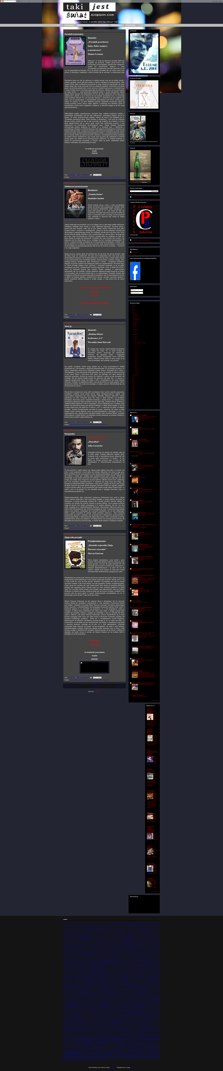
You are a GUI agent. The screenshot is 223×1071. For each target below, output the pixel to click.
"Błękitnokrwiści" (150, 922)
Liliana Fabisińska (96, 1001)
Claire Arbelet (123, 973)
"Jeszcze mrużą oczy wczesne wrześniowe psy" (133, 931)
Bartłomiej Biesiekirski (112, 969)
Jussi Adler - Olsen (131, 993)
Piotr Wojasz (100, 1020)
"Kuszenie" (114, 934)
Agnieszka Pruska (97, 961)
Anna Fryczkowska (152, 965)
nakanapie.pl (118, 1041)
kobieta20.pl (108, 1041)
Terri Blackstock (154, 1030)
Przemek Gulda (107, 1020)
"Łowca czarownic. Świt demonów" (130, 957)
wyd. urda (124, 1057)
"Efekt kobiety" (92, 928)
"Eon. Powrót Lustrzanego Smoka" (134, 928)
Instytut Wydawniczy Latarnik (116, 985)
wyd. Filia (157, 1046)
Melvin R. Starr (99, 1012)
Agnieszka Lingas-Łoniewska (142, 960)
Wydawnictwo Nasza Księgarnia (109, 1037)
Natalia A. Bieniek (90, 1015)
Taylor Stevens (142, 1030)
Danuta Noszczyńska (80, 974)
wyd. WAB (127, 1056)
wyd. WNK (138, 1056)
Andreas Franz (153, 963)
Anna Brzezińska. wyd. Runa (127, 965)
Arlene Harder (118, 968)
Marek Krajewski (70, 1006)
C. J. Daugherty (78, 971)
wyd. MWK (93, 1050)
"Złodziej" (89, 957)
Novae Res (130, 1015)
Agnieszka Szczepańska (108, 961)
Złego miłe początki (73, 537)
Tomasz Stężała (98, 1033)
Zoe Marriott (129, 1039)
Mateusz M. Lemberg (100, 1009)
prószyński (124, 1041)
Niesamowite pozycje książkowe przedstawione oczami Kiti (151, 829)
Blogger (132, 1067)
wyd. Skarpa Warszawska (114, 177)
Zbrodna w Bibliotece (110, 1039)
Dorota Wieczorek (116, 976)
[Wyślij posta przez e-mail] (91, 174)
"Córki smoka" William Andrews (140, 602)
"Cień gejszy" (139, 923)
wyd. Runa (104, 1054)
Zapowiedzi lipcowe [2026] (155, 884)
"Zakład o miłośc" (86, 955)
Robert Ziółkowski (85, 1023)
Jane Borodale (157, 988)
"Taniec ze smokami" (74, 949)
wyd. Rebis (90, 1054)
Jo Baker (77, 992)
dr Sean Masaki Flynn (97, 1041)
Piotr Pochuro (89, 1020)
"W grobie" (90, 950)
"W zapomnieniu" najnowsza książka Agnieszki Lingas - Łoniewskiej (131, 950)
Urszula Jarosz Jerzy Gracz (133, 1033)
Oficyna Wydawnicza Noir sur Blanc (147, 1015)
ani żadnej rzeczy (140, 1039)
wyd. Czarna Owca (147, 1045)
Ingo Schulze (153, 984)
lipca (134, 327)
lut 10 (136, 362)
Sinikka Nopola (108, 1026)
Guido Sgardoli (153, 982)
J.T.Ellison (65, 988)
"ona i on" (104, 957)
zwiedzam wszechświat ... (151, 879)
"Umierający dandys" (155, 949)
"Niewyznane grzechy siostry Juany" (93, 939)
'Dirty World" (113, 958)
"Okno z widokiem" (142, 939)
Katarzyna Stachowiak (83, 996)
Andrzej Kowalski (85, 965)
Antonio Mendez (99, 968)
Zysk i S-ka (134, 1039)
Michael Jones (106, 1012)
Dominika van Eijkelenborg (81, 976)
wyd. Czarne (157, 1045)
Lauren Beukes (95, 999)
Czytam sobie (152, 973)
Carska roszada (66, 973)
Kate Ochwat (134, 996)
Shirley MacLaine (83, 1026)
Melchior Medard (84, 1012)
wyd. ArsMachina (70, 1045)
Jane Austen (150, 988)
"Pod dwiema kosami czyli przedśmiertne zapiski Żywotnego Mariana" (109, 941)
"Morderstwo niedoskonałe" (83, 938)
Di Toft (150, 974)
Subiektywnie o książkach (139, 415)
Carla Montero (123, 971)
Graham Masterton (87, 982)
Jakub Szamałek (108, 988)
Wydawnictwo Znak (139, 1037)
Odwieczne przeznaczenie (76, 186)
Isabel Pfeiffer (138, 985)
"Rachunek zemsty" (102, 942)
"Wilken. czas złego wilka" (85, 952)
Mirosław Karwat (102, 1014)
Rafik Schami (154, 1020)
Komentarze (135, 293)
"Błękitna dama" (143, 922)
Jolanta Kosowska (81, 993)
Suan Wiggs (127, 1028)
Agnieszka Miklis (80, 961)
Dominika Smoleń (74, 317)
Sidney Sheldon (90, 1026)
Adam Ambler (142, 958)
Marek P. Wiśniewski (100, 1006)
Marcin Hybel (115, 1004)
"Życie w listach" (107, 958)
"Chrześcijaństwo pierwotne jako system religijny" (109, 923)
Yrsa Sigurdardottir (84, 1039)
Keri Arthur (145, 996)
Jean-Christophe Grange (103, 990)
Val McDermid (142, 1033)
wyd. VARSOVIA (78, 1056)
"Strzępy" (92, 947)
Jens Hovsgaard (139, 990)
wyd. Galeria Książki (85, 1048)
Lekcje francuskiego (142, 999)
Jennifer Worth (132, 990)
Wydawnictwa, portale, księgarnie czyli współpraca (93, 25)
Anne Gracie (73, 968)
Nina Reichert (109, 1015)
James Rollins (129, 988)
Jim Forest (68, 992)
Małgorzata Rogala (135, 1011)
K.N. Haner (142, 993)
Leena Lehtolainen (125, 999)
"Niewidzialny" (74, 939)
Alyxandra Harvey (127, 963)
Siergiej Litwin (97, 1026)
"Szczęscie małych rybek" (124, 947)
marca (135, 336)
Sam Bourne (87, 1025)
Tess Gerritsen (70, 1031)
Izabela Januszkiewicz (113, 987)
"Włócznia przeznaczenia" (99, 953)
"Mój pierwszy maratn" (103, 938)
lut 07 (136, 367)
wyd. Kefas (138, 1048)
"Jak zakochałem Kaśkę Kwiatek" (116, 931)
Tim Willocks (119, 1031)
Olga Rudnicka (76, 1017)
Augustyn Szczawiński (76, 969)
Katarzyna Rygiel (75, 996)
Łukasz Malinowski (78, 1060)
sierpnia (135, 324)
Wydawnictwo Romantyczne (86, 317)
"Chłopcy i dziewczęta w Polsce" (128, 923)
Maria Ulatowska (142, 1006)
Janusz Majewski (67, 990)
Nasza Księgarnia (83, 1015)
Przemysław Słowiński (134, 1020)
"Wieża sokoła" (75, 952)
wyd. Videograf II (107, 1056)
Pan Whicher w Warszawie (112, 1017)
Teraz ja (68, 326)
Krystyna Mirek (156, 998)
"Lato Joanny (135, 934)
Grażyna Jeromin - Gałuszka (98, 982)
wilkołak (153, 1041)
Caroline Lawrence (149, 971)
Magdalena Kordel (132, 1003)
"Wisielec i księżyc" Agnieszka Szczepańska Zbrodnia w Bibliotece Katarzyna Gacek (124, 952)
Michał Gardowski (126, 1012)
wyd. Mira (125, 1050)
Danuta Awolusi (72, 974)
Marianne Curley (150, 1006)
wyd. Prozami (147, 1052)
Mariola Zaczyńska (74, 1007)
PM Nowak (104, 1017)
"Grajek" (133, 930)
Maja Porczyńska (97, 1004)
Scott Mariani (148, 1025)
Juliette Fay (125, 993)
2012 (133, 401)
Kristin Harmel (119, 998)
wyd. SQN (109, 1054)
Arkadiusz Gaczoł (112, 968)
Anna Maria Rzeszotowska (116, 966)
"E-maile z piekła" (81, 928)
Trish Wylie (119, 1033)
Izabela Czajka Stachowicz (83, 987)
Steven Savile (122, 1028)
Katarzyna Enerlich (113, 995)
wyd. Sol (126, 1054)
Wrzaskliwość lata (136, 570)
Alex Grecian (87, 963)
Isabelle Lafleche (149, 985)
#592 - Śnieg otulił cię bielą (145, 684)
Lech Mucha (118, 999)
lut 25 (136, 345)
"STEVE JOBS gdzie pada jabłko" (139, 942)
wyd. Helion (105, 1048)
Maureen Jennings (140, 1009)
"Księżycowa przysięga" (93, 934)
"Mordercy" (74, 938)
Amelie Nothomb (138, 963)
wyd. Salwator (115, 1054)
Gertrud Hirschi (71, 982)
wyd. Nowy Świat (101, 1052)
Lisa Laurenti (116, 1001)
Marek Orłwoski (92, 1006)
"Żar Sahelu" (81, 958)
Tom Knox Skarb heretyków (143, 1031)
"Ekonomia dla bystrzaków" (100, 928)
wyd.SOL (86, 1059)
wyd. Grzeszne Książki (90, 528)
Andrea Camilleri (146, 963)
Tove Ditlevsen (114, 1033)
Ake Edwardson (126, 961)
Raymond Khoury (69, 1022)
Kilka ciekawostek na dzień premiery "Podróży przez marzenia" (145, 491)
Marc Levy (109, 1004)
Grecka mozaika (107, 982)
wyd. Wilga (150, 1056)
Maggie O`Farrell (90, 1004)
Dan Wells (157, 973)
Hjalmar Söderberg (139, 984)
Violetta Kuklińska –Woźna (68, 1034)
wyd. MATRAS (83, 1050)
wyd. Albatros (102, 1043)
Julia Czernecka (74, 528)
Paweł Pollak (98, 1018)
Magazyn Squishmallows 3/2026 (147, 428)
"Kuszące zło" (120, 934)
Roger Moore (103, 1023)
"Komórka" (85, 933)
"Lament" (126, 934)
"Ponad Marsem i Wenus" (143, 941)
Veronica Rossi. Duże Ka (155, 1033)
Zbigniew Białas (93, 1039)
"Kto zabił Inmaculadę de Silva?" (105, 934)
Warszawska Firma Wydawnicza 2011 (103, 1034)
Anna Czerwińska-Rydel (138, 965)
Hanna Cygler (76, 984)
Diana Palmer (154, 974)
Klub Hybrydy (84, 998)
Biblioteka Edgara (137, 488)
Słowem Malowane (137, 500)
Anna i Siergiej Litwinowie (146, 966)
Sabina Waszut (81, 1025)
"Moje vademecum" (67, 938)
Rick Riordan (123, 1022)
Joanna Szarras (129, 992)
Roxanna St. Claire (117, 1023)
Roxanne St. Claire (125, 1023)
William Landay (95, 1036)
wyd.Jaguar (66, 1059)
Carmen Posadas (134, 971)
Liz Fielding (130, 1001)
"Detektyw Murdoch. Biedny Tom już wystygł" (138, 925)
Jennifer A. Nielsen (119, 990)
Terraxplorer (113, 1067)
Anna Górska (71, 966)
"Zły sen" (93, 957)
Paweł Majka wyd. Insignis (83, 1018)
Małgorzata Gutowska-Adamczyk (98, 1010)
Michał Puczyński (138, 1012)
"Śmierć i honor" (66, 958)
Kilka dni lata (65, 998)
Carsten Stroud (73, 973)
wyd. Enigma (126, 1046)
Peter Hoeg (124, 1018)
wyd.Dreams (157, 1057)
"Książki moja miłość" (83, 934)
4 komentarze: (84, 314)
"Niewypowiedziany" (81, 939)
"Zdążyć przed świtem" (149, 955)
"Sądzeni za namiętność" (149, 947)
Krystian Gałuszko (148, 998)
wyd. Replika (98, 1054)
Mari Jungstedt (119, 1006)
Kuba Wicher (82, 999)
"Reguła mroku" (111, 942)
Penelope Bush (119, 1018)
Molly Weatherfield (129, 1014)
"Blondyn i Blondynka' (122, 922)
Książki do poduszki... (138, 532)
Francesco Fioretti (143, 979)
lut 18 (136, 353)
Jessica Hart (156, 990)
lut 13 (136, 360)
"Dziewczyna (65, 928)
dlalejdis (83, 1041)
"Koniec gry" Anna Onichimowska (100, 933)
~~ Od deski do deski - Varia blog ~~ (142, 556)
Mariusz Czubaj (81, 1007)
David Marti (122, 974)
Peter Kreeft (129, 1018)
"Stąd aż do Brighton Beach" (100, 947)
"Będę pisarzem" (130, 922)
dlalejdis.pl (88, 1041)
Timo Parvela (125, 1031)
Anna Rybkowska (131, 966)
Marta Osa (148, 1007)
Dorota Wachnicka (109, 976)
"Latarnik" (130, 934)
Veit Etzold (147, 1033)
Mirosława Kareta (109, 1014)
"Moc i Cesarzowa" (137, 936)
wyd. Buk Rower (114, 1045)
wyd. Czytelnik (77, 1046)
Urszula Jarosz (125, 1033)
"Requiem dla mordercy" (119, 942)
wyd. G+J (78, 1048)
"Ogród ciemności (125, 939)
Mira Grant (91, 1014)
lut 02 (136, 372)
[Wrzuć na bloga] (96, 175)
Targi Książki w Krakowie (134, 1030)
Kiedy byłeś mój (156, 996)
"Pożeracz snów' (66, 942)
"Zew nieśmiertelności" (82, 957)
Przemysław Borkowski (116, 1020)
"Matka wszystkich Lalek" (102, 936)
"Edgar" (87, 928)
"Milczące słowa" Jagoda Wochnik (114, 936)
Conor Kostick (129, 973)
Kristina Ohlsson (125, 998)
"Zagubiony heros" (72, 955)
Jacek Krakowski (75, 988)
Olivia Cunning (84, 1017)
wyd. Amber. (155, 1043)
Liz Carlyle (126, 1001)
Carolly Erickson (156, 971)
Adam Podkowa (154, 958)
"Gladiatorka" (100, 930)
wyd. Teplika (71, 1056)
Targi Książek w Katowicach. (108, 1030)
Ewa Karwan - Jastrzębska (83, 979)
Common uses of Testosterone (139, 696)
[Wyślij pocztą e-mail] (94, 175)
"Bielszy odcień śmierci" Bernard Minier (110, 922)
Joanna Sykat (123, 992)
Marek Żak (114, 1006)
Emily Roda (124, 977)
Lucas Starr (69, 1003)
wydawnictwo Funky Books (116, 1059)
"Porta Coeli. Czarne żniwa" (154, 941)
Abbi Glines (137, 958)
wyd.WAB (99, 1059)
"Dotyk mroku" (110, 926)
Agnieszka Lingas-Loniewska (129, 960)
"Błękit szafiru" (137, 922)
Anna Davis (145, 965)
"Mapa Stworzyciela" (77, 936)
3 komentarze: (84, 174)
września (136, 322)
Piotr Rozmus (94, 1020)
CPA (95, 971)
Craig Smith (146, 973)
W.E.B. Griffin (77, 1034)
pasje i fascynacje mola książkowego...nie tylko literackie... (152, 752)
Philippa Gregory (147, 1018)
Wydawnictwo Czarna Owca (146, 1036)
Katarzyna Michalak (139, 995)
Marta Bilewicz (121, 1007)
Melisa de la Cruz (91, 1012)
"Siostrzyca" (111, 944)
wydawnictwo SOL (140, 1059)
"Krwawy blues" (150, 933)
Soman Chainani (115, 1026)
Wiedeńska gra (133, 1034)
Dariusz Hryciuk (111, 974)
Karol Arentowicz (156, 993)
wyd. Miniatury (119, 1050)
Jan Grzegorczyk (138, 988)
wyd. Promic (140, 1052)
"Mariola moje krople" (86, 936)
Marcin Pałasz (128, 1004)
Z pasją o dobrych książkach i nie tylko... (151, 711)
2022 (133, 378)
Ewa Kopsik (92, 979)
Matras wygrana (107, 1009)
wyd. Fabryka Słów (144, 1046)
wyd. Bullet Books (137, 1045)
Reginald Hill (90, 1022)
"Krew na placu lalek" (131, 933)
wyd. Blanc (97, 1045)
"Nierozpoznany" (67, 939)
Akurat (131, 961)
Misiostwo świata (117, 1014)
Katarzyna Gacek (122, 995)
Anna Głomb (77, 966)
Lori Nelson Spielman (149, 1001)
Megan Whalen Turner (67, 1012)
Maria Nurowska (134, 1006)
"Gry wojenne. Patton (140, 930)
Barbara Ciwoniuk (84, 969)
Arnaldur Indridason (126, 968)
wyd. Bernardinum (90, 1045)
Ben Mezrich (126, 969)
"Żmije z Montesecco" (99, 958)
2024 (133, 310)
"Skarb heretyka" (119, 944)
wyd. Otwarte (117, 1052)
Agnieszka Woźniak (118, 961)
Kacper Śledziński (149, 993)
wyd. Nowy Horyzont (93, 1052)
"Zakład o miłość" (94, 955)
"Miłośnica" (123, 936)
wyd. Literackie (70, 1050)
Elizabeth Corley (68, 977)
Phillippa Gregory (81, 1020)
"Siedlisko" (82, 944)
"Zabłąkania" (65, 955)
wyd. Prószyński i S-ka (73, 1054)
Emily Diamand (119, 977)
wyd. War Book (145, 1056)
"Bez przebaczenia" (97, 922)
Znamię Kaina (97, 317)
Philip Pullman (135, 1018)
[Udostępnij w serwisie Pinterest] (100, 175)
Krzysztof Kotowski (67, 999)
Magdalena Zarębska (83, 1004)
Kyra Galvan (89, 999)
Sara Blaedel (131, 1025)
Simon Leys (102, 1026)
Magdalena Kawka (115, 1003)
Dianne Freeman (74, 177)
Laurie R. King (107, 999)
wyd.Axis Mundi (146, 1057)
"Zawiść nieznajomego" (125, 955)
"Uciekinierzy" (137, 949)
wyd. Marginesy (104, 1050)
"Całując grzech (66, 923)
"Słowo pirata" (157, 947)
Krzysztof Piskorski (75, 999)
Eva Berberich (68, 979)
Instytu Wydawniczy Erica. (78, 985)
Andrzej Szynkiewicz (101, 965)
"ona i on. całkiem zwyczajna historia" (114, 957)
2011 (133, 404)
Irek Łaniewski (125, 985)
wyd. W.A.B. (121, 1056)
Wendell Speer (114, 1034)
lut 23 (136, 348)
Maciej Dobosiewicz (85, 1003)
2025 (133, 308)
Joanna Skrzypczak (116, 992)
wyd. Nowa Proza (84, 1052)
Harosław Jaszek (91, 984)
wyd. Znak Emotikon (77, 1057)
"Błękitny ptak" (157, 922)
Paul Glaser (127, 1017)
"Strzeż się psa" (75, 947)
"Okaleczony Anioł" (133, 939)
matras (113, 1041)
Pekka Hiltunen (112, 1018)
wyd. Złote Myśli (103, 1057)
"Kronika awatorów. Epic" (141, 933)
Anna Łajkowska (156, 966)
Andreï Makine (77, 965)
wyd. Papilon (123, 1052)
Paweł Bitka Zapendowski (154, 1017)
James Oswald (122, 988)
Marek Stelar (108, 1006)
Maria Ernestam (127, 1006)
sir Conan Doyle (137, 1041)
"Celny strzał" (79, 923)
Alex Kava (92, 963)
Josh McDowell (113, 993)
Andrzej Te (107, 965)
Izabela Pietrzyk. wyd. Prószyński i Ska (126, 987)
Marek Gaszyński (153, 1004)
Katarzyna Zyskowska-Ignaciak (121, 996)
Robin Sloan (92, 1023)
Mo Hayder (123, 1014)
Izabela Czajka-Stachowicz (94, 987)
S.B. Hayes (155, 1023)
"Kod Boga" (80, 933)
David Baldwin (117, 974)
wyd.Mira (75, 1059)
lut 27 (136, 340)
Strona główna (69, 25)
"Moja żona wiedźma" (145, 936)
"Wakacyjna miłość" (149, 950)
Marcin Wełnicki (135, 1004)
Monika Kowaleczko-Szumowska (150, 1014)
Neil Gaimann (97, 1015)
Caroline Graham (141, 971)
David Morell (127, 974)
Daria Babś (87, 974)
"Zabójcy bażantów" (156, 953)
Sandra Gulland (117, 1025)
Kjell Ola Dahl (78, 998)
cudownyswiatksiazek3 (139, 512)
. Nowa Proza (119, 958)
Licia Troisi (81, 1001)
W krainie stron (136, 464)
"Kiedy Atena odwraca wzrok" (149, 931)
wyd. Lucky (77, 1050)
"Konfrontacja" (90, 933)
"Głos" (146, 930)
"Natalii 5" (129, 938)
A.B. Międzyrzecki (131, 958)
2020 (133, 382)
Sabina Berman (75, 1025)
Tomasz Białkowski (152, 1031)
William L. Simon (88, 1036)
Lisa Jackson (110, 1001)
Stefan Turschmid (115, 1028)
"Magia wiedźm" (69, 936)
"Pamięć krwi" (70, 941)
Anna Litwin (108, 966)
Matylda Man (126, 1009)
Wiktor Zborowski (152, 1034)
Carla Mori (129, 971)
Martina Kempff (70, 1009)
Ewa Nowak (98, 979)
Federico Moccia (126, 979)
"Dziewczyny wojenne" (73, 928)
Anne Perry (78, 968)
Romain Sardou (110, 1023)
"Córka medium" (75, 925)
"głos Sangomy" (99, 957)
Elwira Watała (91, 977)
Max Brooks (147, 1009)
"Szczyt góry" (115, 947)
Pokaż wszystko (154, 700)
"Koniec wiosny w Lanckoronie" (113, 933)
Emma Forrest (130, 977)
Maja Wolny (104, 1004)
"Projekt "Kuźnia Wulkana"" (75, 942)
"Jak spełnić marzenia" (92, 931)
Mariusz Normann (97, 1007)
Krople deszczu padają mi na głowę (136, 998)
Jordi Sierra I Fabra (91, 993)
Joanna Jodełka (89, 992)
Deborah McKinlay (139, 974)
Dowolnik (150, 812)
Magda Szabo (100, 1003)
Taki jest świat (135, 252)
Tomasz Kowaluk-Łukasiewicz (81, 1033)
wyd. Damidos (84, 1046)
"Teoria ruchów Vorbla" (84, 949)
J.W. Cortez (70, 988)
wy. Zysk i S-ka (71, 1043)
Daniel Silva (66, 974)
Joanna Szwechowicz (137, 992)
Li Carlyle (77, 1001)
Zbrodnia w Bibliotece (120, 1039)
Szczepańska (69, 1030)
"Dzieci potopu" (156, 926)
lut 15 (136, 357)
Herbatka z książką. (137, 671)
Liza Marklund (136, 1001)
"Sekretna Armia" (149, 942)
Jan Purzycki (145, 988)
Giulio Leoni (80, 982)
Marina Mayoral (157, 1006)
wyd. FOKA (137, 1046)
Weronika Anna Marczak (89, 424)
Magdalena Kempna (123, 1003)
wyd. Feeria (152, 1046)
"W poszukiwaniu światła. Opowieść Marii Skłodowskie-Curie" (105, 950)
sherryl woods (130, 1041)
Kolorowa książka (150, 846)
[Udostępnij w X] (97, 175)
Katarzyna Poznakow (155, 995)
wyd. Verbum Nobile (90, 1056)
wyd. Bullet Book (129, 1045)
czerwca (135, 329)
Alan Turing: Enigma (142, 961)
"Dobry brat (96, 926)
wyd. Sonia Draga (141, 1054)
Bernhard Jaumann (148, 969)
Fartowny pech (119, 979)
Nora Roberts (124, 1015)
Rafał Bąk (141, 1020)
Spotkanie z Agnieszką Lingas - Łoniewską (73, 1028)
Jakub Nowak (102, 988)
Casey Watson (79, 973)
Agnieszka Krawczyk (97, 960)
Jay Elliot (90, 990)
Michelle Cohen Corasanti (148, 1012)
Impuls (148, 984)
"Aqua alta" (65, 922)
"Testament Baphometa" (107, 949)
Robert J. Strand (153, 1022)
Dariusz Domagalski (102, 974)
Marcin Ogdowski (121, 1004)
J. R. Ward (153, 987)
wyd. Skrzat (120, 1054)
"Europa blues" (74, 930)
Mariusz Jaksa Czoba (89, 1007)
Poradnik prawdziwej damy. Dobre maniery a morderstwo (92, 177)
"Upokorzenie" (85, 950)
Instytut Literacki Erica (89, 985)
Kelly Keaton (140, 996)
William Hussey (73, 1036)
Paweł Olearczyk (92, 1018)
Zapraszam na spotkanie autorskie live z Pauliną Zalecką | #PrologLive (147, 418)
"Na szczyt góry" (122, 938)
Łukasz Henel (71, 1060)
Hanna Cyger (69, 984)
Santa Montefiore (124, 1025)
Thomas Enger (85, 1031)
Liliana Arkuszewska (88, 1001)
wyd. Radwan (83, 1054)
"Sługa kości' (65, 949)
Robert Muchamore (70, 1023)
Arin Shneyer (105, 968)
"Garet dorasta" (80, 930)
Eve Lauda (74, 979)
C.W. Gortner (90, 971)
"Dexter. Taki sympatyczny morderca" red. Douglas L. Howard (80, 926)
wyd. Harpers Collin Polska (96, 1048)
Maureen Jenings (133, 1009)
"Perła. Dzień (92, 941)
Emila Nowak (107, 977)
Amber (133, 963)
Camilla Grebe (100, 971)
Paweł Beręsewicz (145, 1017)
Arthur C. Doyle (138, 968)
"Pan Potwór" (76, 941)
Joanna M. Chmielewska (105, 992)
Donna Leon (91, 976)
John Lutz (74, 993)
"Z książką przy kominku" (146, 953)
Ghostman (76, 982)
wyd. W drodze (115, 1056)
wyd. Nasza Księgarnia (147, 1050)
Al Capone (135, 961)
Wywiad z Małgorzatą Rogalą (74, 1039)
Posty (133, 290)
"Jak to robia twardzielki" (104, 931)
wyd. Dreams (106, 1046)
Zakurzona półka (137, 427)
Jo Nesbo (82, 992)
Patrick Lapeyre (121, 1017)
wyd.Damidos (152, 1057)
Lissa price (121, 1001)
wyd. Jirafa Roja (131, 1048)
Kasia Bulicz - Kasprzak (77, 995)
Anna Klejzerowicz (100, 966)
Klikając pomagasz (117, 25)
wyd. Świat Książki (132, 1057)
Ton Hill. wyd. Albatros (106, 1033)
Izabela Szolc (138, 987)
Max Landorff (152, 1009)
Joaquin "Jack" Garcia (146, 992)
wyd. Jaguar (118, 1048)
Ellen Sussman (75, 977)
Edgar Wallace (153, 976)
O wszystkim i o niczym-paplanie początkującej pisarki (141, 608)
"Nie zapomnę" (149, 938)
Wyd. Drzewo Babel (135, 1036)
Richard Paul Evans (115, 1022)
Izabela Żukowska (146, 987)
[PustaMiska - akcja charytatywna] (139, 240)
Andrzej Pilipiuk (93, 965)
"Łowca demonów (140, 957)
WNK (84, 1034)
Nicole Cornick (103, 1015)
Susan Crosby (133, 1028)
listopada (136, 317)
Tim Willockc (114, 1031)
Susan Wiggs (138, 1028)
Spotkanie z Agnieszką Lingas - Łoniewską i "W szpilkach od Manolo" (98, 1028)
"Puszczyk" (84, 942)
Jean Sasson (95, 990)
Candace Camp (116, 971)
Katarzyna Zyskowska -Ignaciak (108, 996)
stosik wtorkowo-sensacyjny (145, 1041)
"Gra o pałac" (128, 930)
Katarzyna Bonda (103, 995)
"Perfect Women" (82, 941)
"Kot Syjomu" (123, 933)
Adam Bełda (147, 958)
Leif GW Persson (133, 999)
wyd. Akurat (92, 1043)
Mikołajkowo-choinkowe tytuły (83, 1014)
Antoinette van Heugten (91, 968)
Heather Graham (106, 984)
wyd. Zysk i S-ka (95, 1057)
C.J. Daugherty (85, 971)
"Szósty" (141, 947)
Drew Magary (147, 976)
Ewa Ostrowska (105, 979)
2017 (133, 389)
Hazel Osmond (99, 984)
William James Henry (80, 1036)
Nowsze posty (69, 686)
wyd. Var (84, 1056)
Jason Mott (86, 990)
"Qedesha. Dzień (94, 942)
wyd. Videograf (98, 1056)
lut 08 (136, 365)
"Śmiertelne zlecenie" (155, 957)
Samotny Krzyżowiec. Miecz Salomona (99, 1025)
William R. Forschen (103, 1036)
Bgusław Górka (157, 969)
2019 (133, 385)
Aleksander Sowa (151, 961)
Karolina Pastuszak (67, 995)
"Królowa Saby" (74, 934)
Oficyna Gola (136, 1015)
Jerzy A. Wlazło (146, 990)
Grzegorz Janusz (146, 982)
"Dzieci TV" (151, 926)
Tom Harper (130, 1031)
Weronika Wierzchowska (123, 1034)
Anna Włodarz (138, 966)
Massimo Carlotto (91, 1009)
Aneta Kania (112, 965)
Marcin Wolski (141, 1004)
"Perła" (87, 941)
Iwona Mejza (74, 987)
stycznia (135, 375)
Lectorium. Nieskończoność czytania (143, 569)
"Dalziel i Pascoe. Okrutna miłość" (94, 925)
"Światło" (77, 958)
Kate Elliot (129, 996)
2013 (133, 399)
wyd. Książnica (150, 1048)
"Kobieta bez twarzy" (73, 933)
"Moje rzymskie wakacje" (155, 936)
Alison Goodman (113, 963)
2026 (133, 305)
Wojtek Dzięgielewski (111, 1036)
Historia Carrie (132, 984)
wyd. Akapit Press (79, 1043)
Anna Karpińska (92, 966)
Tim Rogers (109, 1031)
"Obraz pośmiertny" (104, 939)
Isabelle (142, 985)
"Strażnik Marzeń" (67, 947)
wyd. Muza (105, 680)
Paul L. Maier (133, 1017)
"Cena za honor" (86, 923)
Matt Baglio (113, 1009)
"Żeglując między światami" (89, 958)
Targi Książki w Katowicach (121, 1030)
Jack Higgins (91, 988)
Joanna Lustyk (96, 992)
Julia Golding (119, 993)
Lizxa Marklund (142, 1001)
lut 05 (136, 369)
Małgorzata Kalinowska (112, 1010)
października (137, 319)
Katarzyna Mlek (148, 995)
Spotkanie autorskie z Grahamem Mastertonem (150, 1026)
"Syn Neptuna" (110, 947)
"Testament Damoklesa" (118, 949)
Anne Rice (83, 968)
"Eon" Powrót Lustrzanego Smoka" (119, 928)
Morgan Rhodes (76, 1015)
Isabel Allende (131, 985)
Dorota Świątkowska (125, 976)
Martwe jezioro (76, 1009)
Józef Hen (138, 993)
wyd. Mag (98, 1050)
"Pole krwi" (135, 941)
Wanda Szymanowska (90, 1034)
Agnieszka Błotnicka (73, 960)
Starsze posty (120, 686)
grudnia (135, 315)
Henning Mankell (119, 984)
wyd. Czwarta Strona (68, 1046)
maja (134, 331)
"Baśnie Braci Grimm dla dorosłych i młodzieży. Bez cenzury (81, 922)
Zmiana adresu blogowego (145, 648)
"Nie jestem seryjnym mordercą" (139, 938)
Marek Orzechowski (78, 1006)
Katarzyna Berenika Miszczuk (91, 995)
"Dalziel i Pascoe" (82, 925)
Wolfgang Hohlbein (125, 1036)
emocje (103, 1041)
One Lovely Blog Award (92, 1017)
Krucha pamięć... (143, 477)
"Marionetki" (94, 936)
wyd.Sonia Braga (92, 1059)
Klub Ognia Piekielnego (92, 998)
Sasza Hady (142, 1025)
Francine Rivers (150, 979)
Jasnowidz (81, 990)
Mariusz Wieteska (113, 1007)
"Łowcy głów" (148, 957)
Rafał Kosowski (147, 1020)
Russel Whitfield (133, 1023)
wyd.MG (71, 1059)
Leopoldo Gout (66, 1001)
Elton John (85, 977)
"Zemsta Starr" (66, 957)
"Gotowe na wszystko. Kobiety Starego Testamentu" (114, 930)
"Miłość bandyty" (129, 936)
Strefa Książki (136, 476)
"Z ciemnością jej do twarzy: (133, 953)
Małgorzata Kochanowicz (124, 1010)
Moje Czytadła (136, 601)
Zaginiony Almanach (138, 695)
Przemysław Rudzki (126, 1020)
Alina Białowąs (104, 963)
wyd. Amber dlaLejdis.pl (147, 1043)
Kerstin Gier (150, 996)
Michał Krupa (132, 1012)
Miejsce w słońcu (66, 1014)
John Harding (69, 993)
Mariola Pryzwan (66, 1007)
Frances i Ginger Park (134, 979)
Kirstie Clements (72, 998)
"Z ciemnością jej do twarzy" (122, 953)
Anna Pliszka (124, 966)
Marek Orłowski (85, 1006)
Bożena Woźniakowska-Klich (69, 971)
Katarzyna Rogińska (67, 996)
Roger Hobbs (98, 1023)
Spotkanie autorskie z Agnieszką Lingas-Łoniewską (130, 1026)
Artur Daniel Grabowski (146, 968)
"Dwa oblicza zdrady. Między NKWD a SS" (139, 926)
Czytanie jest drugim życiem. (140, 544)
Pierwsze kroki (130, 25)
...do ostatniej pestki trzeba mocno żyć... (144, 683)
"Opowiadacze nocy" (151, 939)
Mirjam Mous (96, 1014)
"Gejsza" (95, 930)
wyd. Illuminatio (111, 1048)
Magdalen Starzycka (107, 1003)
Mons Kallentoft (69, 1015)
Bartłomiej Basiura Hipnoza (102, 969)
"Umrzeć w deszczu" (77, 950)
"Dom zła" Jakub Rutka (144, 441)
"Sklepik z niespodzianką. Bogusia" (131, 944)
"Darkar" (116, 925)
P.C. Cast (99, 1017)
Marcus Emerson (97, 680)
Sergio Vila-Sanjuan (156, 1025)
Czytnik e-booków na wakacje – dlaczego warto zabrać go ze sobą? (146, 467)
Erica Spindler (151, 977)
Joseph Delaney (106, 993)
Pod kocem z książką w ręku (151, 863)
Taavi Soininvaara (75, 1030)
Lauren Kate (101, 999)
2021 (133, 380)
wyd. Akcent (86, 1043)
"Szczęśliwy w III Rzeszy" (134, 947)
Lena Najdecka (150, 999)
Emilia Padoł (112, 977)
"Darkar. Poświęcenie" (122, 925)
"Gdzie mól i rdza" (88, 930)
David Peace (132, 974)
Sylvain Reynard (152, 1028)
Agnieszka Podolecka (88, 961)
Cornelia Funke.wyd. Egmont (138, 973)
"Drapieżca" (116, 926)
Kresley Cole (113, 998)
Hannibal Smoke (83, 984)
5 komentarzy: (84, 422)
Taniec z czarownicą (97, 1030)
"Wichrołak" (69, 952)
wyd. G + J (73, 1048)
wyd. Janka (125, 1048)
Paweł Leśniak (74, 1018)
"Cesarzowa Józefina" (94, 923)
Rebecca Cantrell (77, 1022)
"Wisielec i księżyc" (96, 952)
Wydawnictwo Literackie (85, 1038)
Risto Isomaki (129, 1022)
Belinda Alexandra (120, 969)
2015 (133, 394)
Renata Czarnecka (105, 1022)
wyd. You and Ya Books (102, 424)
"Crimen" (144, 923)
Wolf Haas (118, 1036)
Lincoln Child (103, 1001)
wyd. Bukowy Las (122, 1045)
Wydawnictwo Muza (97, 1037)
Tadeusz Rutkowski (83, 1030)
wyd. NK (140, 1050)
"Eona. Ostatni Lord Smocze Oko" (149, 928)
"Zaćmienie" (133, 955)
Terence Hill (148, 1030)
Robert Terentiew (78, 1023)
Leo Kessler (157, 999)
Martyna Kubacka (83, 1009)
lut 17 (136, 355)
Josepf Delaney (99, 993)
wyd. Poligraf (134, 1052)
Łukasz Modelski (86, 1060)
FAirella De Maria (111, 979)
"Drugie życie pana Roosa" (124, 926)
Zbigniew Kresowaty (100, 1039)
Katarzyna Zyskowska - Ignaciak (94, 996)
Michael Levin (112, 1012)
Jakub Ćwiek (115, 988)
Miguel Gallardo (73, 1014)
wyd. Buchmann (107, 1045)
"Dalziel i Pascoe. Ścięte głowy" (107, 925)
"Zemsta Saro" (157, 955)
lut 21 (136, 350)
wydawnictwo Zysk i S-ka (150, 1059)
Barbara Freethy (92, 969)
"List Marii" (141, 934)
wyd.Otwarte (81, 1059)
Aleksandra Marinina (80, 963)
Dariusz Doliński (93, 974)
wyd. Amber (139, 1043)
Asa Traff (69, 969)
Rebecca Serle (85, 1022)
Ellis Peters (80, 977)
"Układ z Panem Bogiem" (145, 949)
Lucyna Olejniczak (76, 1003)
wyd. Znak (69, 1057)
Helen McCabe (113, 984)
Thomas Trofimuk (91, 1031)
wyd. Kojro (143, 1048)
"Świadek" (72, 958)
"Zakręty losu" (79, 955)
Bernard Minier (140, 969)
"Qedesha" (88, 942)
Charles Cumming (94, 973)
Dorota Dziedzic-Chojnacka (100, 976)
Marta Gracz (132, 1007)
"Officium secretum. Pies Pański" (115, 939)
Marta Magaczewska (140, 1007)
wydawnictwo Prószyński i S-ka (129, 1059)
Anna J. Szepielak (84, 966)
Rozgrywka (70, 434)
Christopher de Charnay (116, 973)
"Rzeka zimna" (127, 942)
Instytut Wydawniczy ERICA (102, 985)
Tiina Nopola (98, 1031)
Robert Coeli (147, 1022)
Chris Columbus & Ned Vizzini (105, 973)
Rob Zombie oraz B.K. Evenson (138, 1022)
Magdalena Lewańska (150, 1003)
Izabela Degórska (104, 987)
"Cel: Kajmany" (73, 923)
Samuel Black (111, 1025)
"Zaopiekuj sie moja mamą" (103, 955)
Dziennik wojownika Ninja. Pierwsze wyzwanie (81, 680)
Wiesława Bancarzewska (142, 1034)
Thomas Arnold (77, 1031)
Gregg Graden (120, 982)
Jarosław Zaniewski (75, 990)
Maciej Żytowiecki (93, 1003)
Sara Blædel (136, 1025)
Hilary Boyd (126, 984)
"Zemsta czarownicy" (73, 957)
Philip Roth (141, 1018)
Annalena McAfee (66, 968)
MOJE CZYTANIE (137, 621)
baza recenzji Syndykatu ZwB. (73, 1041)
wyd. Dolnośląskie (99, 1046)
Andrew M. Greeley (70, 965)
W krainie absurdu (137, 658)
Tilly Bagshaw (103, 1031)
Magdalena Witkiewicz (72, 1004)
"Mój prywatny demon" (113, 938)
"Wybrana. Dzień (76, 953)
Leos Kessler (72, 1001)
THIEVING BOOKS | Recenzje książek (150, 732)
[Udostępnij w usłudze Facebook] (99, 175)
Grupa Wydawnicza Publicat (130, 982)
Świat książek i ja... (137, 451)
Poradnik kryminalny (74, 34)
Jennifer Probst (126, 990)
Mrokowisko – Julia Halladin (139, 527)
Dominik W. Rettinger (71, 976)
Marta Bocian (127, 1007)
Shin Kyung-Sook (76, 1026)
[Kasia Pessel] (135, 279)
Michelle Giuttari (156, 1012)
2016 (133, 392)
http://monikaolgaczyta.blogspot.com (143, 646)
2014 (133, 397)
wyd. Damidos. (91, 1046)
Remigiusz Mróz (97, 1022)
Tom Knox (135, 1031)
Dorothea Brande (132, 976)
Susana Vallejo (145, 1028)
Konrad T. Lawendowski (105, 998)
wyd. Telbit (66, 1056)
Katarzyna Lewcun (130, 995)
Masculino (80, 528)
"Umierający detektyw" (67, 950)
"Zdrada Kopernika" (140, 955)
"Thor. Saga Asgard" (129, 949)
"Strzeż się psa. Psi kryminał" (84, 947)
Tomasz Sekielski (91, 1033)
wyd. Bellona (82, 1045)
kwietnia (135, 334)
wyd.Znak (104, 1059)
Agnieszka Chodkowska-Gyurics (84, 960)
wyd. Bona (102, 1045)
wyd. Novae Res (73, 1052)
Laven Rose (112, 999)
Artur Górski (153, 968)
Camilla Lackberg (108, 971)
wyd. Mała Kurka (112, 1050)
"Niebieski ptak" (156, 938)
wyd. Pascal (129, 1052)
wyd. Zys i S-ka (86, 1057)
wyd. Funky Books (67, 1048)
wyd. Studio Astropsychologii (153, 1054)
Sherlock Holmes (67, 1026)
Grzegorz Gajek (140, 982)
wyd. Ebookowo (113, 1046)
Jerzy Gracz (151, 990)
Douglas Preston (140, 976)
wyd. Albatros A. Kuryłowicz (129, 1043)
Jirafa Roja (73, 992)
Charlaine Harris (86, 973)
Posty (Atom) (97, 691)
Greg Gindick (114, 982)
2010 (133, 406)
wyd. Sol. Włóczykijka (132, 1054)
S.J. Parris (68, 1025)
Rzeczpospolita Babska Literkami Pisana (144, 1023)
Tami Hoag (90, 1030)
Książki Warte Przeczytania (151, 791)
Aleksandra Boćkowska (71, 963)
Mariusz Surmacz (106, 1007)
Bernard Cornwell (133, 969)
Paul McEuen (138, 1017)
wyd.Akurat (139, 1057)
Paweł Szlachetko (105, 1018)
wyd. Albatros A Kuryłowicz (114, 1043)
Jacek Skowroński (84, 988)
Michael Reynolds (118, 1012)
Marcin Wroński (147, 1004)
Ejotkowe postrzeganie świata (151, 771)
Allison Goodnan (120, 963)
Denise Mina (146, 974)
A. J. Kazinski (124, 958)
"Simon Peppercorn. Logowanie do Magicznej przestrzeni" (96, 944)
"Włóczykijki (107, 953)
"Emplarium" (109, 928)
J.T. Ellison (157, 987)
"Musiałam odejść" (94, 938)
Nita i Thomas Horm (116, 1015)
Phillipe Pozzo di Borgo (72, 1020)
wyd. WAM (133, 1056)
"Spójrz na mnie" (133, 945)
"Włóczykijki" (113, 953)
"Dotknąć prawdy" (103, 926)
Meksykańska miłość (77, 1012)
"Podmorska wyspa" (128, 941)
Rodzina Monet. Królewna (76, 424)
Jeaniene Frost (111, 990)
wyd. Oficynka (109, 1052)
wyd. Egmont (119, 1046)
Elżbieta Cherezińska (100, 977)
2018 (133, 387)
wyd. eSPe (109, 1057)
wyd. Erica (132, 1046)
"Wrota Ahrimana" (150, 952)
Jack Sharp (96, 988)
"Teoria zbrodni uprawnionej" (95, 949)
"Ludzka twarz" (154, 934)
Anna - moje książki (137, 588)
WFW (81, 1034)
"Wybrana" (71, 953)
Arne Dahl (132, 968)
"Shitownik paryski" (75, 944)
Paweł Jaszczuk (67, 1018)
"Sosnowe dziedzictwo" (72, 945)
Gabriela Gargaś (103, 980)
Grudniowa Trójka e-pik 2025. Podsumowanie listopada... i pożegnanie (146, 547)
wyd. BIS (76, 1045)
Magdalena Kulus (141, 1003)
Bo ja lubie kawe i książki (139, 439)
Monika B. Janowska (138, 1014)
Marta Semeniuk (153, 1007)
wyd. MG (88, 1050)
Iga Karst (145, 984)
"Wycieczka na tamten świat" (87, 953)
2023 (133, 313)
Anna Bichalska (118, 965)
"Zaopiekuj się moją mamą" (114, 955)
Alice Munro (98, 963)
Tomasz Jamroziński (71, 1033)
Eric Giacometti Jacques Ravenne (140, 977)
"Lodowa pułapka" (147, 934)
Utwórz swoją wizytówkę (135, 281)
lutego (135, 338)
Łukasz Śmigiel (93, 1060)
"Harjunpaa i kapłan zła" (153, 930)
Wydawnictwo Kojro (74, 1037)
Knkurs (99, 998)
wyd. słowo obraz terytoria (117, 1057)
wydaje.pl (109, 1059)
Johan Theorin (154, 992)
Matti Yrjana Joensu (120, 1009)
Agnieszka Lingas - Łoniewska (112, 960)
